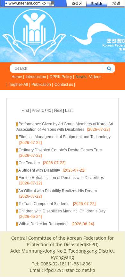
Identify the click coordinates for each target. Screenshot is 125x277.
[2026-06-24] (29, 216)
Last (68, 110)
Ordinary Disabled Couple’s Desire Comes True (60, 150)
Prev (36, 110)
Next (58, 110)
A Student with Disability (39, 170)
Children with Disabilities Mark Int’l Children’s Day (62, 211)
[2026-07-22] (97, 129)
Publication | (42, 84)
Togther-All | (19, 84)
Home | (18, 77)
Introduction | (37, 77)
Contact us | (64, 84)
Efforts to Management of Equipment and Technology (65, 137)
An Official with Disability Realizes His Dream (57, 191)
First (25, 110)
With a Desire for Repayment (44, 224)
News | (82, 77)
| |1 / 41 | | (46, 110)
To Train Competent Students (44, 203)
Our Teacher (29, 163)
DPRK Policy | (62, 77)
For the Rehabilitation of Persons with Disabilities (61, 177)
